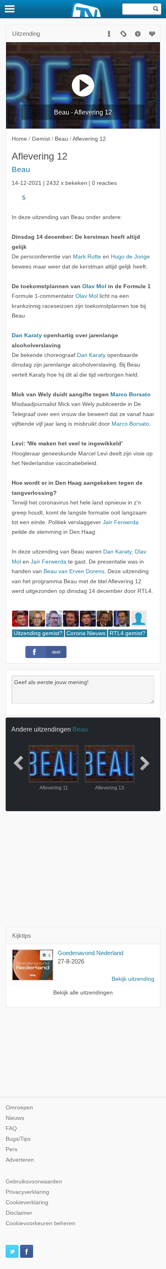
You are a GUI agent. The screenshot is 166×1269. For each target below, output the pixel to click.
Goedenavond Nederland (90, 952)
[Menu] (10, 9)
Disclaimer (19, 1213)
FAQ (11, 1128)
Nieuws (15, 1118)
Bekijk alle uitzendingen (83, 993)
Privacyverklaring (27, 1192)
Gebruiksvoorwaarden (34, 1182)
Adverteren (20, 1160)
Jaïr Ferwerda (121, 522)
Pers (11, 1149)
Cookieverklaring (27, 1202)
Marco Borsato (130, 395)
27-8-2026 (71, 961)
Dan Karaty (27, 335)
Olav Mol (94, 286)
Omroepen (19, 1108)
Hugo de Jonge (130, 257)
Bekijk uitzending (133, 979)
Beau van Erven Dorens (74, 571)
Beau (21, 169)
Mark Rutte (87, 257)
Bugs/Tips (18, 1139)
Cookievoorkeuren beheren (40, 1223)
